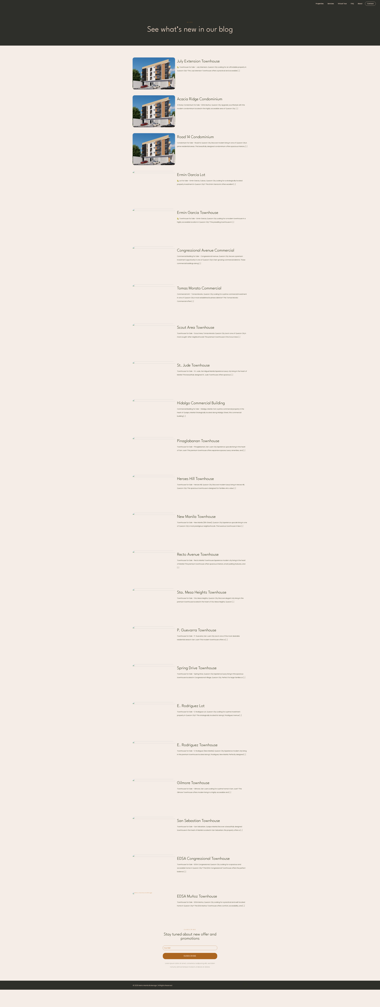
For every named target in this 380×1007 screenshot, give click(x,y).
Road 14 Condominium (195, 137)
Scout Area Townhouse (195, 328)
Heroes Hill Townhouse (195, 479)
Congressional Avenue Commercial (205, 250)
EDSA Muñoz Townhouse (197, 896)
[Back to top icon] (245, 985)
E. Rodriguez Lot (191, 706)
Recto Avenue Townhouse (198, 555)
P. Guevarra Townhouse (196, 630)
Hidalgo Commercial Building (201, 403)
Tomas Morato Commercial (199, 288)
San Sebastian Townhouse (198, 821)
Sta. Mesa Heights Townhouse (201, 592)
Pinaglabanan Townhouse (198, 441)
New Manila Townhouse (196, 517)
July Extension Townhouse (198, 61)
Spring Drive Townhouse (197, 668)
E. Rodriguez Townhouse (197, 745)
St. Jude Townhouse (193, 365)
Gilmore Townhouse (193, 783)
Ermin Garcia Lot (191, 175)
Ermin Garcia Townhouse (197, 213)
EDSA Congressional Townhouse (203, 859)
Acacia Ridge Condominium (199, 99)
